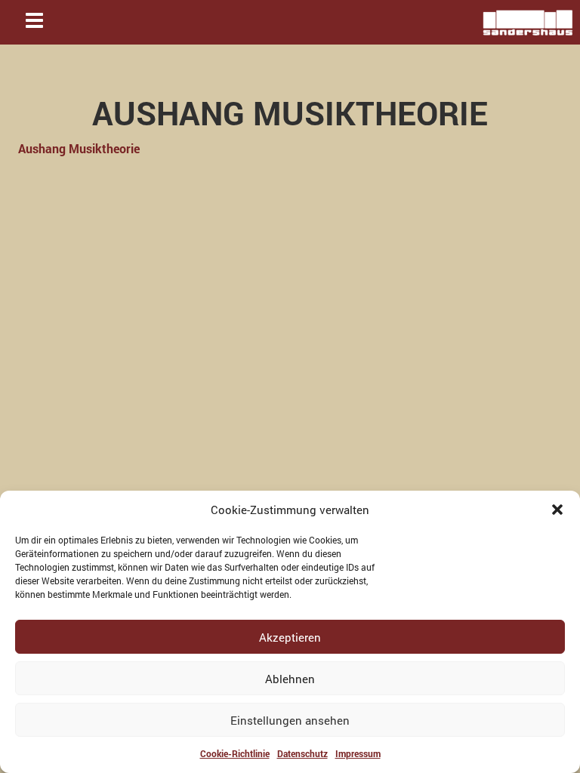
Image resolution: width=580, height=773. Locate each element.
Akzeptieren (290, 637)
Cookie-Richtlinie (235, 753)
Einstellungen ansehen (290, 720)
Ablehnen (290, 678)
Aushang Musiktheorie (79, 148)
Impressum (358, 753)
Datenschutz (302, 753)
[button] (557, 509)
